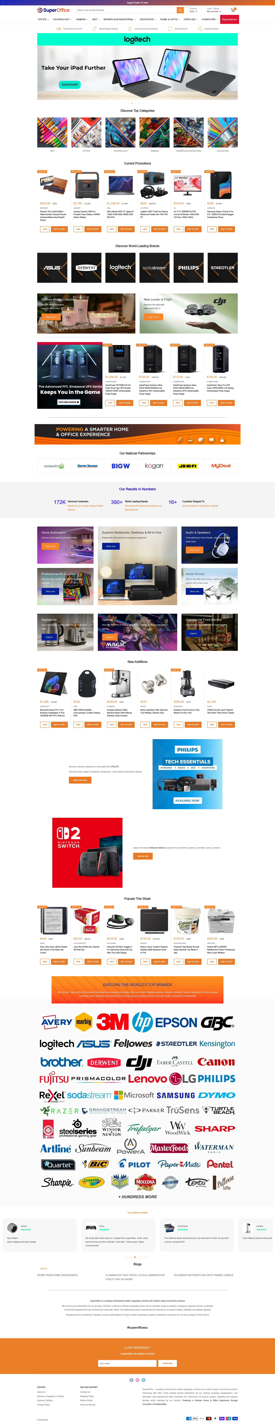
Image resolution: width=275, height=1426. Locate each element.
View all (44, 1268)
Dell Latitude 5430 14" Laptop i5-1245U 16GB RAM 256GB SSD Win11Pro (120, 214)
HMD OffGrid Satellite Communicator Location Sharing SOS (86, 713)
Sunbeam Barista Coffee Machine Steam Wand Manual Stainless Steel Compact (119, 713)
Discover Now (143, 856)
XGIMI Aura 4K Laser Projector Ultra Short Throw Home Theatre (220, 711)
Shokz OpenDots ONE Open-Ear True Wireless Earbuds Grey (154, 711)
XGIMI (209, 706)
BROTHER (211, 943)
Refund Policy (86, 1400)
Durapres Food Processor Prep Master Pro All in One (186, 711)
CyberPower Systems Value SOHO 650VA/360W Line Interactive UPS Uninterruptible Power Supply (186, 389)
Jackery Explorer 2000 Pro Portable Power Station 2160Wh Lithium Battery (86, 214)
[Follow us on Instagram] (137, 1380)
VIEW (45, 229)
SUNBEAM (111, 706)
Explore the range (80, 780)
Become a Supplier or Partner (50, 1396)
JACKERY (77, 208)
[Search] (180, 10)
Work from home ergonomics (57, 1275)
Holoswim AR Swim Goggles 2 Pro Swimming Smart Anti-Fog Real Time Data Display (119, 950)
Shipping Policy (87, 1396)
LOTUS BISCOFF (79, 943)
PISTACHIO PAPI (180, 943)
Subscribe (168, 1363)
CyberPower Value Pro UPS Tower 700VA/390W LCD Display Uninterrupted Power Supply (220, 388)
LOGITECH (144, 208)
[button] (127, 1257)
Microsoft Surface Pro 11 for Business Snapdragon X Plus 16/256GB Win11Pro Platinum (52, 713)
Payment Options (45, 1400)
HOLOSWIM (111, 943)
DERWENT (44, 208)
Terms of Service (87, 1405)
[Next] (237, 375)
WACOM (143, 943)
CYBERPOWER (110, 382)
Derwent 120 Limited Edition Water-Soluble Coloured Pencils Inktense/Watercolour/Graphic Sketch (53, 215)
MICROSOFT (45, 706)
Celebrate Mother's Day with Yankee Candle (203, 1275)
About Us (41, 1392)
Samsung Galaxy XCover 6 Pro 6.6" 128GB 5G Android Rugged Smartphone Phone (220, 214)
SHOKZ (143, 706)
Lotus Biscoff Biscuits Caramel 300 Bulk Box (86, 948)
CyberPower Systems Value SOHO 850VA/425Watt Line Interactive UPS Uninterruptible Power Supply (152, 389)
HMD (75, 706)
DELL (109, 208)
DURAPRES (178, 706)
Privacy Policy (43, 1405)
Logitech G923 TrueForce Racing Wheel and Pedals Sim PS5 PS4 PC (154, 214)
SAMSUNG (211, 208)
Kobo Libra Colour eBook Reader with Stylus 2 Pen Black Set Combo (53, 950)
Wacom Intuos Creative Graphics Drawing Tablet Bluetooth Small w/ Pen (154, 950)
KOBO (42, 943)
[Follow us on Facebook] (131, 1380)
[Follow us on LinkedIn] (144, 1380)
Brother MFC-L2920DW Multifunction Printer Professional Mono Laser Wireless (221, 950)
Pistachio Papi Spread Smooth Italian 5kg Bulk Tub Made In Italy (186, 950)
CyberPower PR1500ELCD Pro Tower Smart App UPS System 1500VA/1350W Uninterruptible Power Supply (118, 389)
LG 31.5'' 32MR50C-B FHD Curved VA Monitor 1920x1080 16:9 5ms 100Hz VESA (186, 214)
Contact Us (85, 1392)
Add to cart (59, 229)
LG (175, 208)
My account (213, 11)
